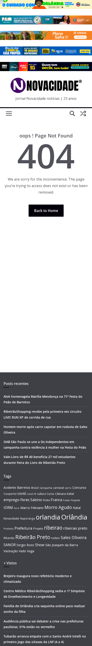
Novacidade (11, 518)
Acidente (10, 487)
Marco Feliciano (32, 507)
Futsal (66, 500)
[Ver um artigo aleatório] (83, 113)
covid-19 (31, 493)
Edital (70, 494)
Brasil (35, 487)
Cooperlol (10, 493)
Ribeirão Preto (32, 537)
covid (21, 493)
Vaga (30, 551)
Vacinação (11, 551)
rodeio (55, 538)
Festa (46, 500)
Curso (50, 494)
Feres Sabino (31, 499)
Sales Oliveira (73, 537)
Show (39, 544)
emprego (11, 499)
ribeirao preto (75, 528)
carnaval (58, 488)
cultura (41, 494)
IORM (8, 507)
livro (16, 508)
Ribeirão (9, 538)
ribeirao (53, 527)
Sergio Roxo (25, 545)
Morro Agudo (58, 507)
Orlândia (74, 517)
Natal (77, 508)
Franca (56, 499)
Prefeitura (23, 528)
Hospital (75, 500)
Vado (22, 551)
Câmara (60, 494)
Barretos (23, 487)
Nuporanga (27, 518)
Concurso (79, 487)
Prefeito (9, 528)
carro (68, 487)
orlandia (48, 517)
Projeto (38, 528)
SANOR (10, 544)
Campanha (46, 487)
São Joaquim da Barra (61, 545)
